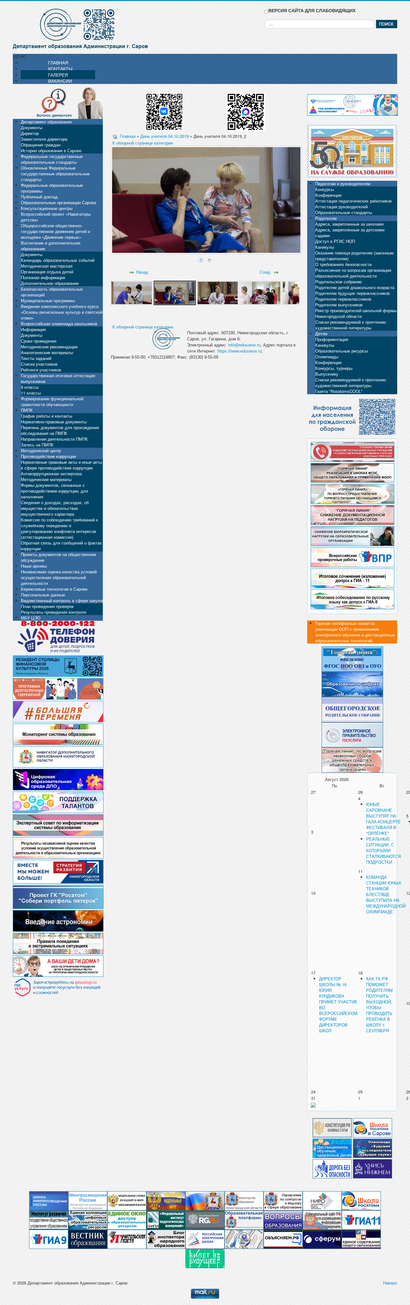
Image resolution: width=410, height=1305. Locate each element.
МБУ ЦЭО (30, 618)
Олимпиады (326, 356)
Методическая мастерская (46, 266)
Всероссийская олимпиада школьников (59, 323)
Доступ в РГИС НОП (335, 241)
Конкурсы (324, 189)
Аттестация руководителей (341, 207)
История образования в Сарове (51, 150)
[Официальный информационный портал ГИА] (48, 1238)
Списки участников (39, 364)
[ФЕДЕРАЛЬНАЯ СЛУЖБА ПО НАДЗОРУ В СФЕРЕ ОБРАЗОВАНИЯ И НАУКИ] (126, 1200)
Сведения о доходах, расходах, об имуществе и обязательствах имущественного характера (55, 508)
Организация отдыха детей (47, 272)
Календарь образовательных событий (57, 260)
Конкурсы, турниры (333, 368)
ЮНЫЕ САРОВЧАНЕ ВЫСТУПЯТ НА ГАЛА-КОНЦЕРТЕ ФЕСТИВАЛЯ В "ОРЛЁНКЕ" (383, 818)
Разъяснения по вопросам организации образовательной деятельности (353, 273)
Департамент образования (46, 122)
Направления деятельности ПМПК (54, 439)
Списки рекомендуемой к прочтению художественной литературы (350, 325)
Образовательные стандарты (343, 212)
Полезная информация (43, 277)
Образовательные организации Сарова (58, 202)
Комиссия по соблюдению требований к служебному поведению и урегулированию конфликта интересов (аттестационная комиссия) (59, 528)
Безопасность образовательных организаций (52, 292)
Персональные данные (43, 595)
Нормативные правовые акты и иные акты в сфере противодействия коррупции (61, 465)
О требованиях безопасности (343, 264)
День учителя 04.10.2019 (164, 136)
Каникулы (324, 247)
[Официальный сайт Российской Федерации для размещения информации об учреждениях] (322, 1219)
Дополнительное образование (50, 283)
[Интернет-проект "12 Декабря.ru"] (332, 1127)
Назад (142, 272)
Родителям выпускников (339, 305)
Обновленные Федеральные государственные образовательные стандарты (55, 173)
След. (265, 272)
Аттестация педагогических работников (353, 201)
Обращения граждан (41, 145)
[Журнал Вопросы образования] (283, 1219)
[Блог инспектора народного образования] (165, 1238)
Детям (321, 333)
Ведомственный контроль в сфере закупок (62, 600)
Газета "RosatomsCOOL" (339, 391)
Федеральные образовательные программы (52, 188)
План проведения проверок (47, 606)
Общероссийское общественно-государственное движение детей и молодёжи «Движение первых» (55, 231)
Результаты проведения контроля (53, 612)
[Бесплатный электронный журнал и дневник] (244, 1219)
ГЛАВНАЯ (58, 62)
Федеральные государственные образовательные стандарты (52, 159)
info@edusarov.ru (244, 345)
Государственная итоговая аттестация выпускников (58, 378)
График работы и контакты (46, 416)
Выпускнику (326, 374)
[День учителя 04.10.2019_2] (175, 292)
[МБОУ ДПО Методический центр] (244, 1238)
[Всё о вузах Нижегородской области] (372, 1168)
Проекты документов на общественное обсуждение (58, 557)
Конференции (328, 195)
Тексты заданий (36, 358)
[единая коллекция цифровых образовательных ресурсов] (87, 1219)
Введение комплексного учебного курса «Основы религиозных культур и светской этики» (61, 312)
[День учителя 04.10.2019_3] (217, 292)
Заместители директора (44, 139)
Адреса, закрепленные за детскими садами (349, 232)
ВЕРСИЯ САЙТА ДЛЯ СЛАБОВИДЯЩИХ (312, 10)
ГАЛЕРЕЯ (58, 74)
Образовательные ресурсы (341, 351)
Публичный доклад (39, 197)
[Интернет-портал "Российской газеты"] (205, 1219)
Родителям (326, 218)
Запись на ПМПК (37, 445)
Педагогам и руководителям (342, 183)
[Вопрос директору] (58, 102)
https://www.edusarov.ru (239, 351)
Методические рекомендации (49, 347)
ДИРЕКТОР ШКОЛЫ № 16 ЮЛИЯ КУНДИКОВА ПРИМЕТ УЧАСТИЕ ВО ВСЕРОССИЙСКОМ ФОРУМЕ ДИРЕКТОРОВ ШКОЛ (338, 1005)
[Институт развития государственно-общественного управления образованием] (48, 1219)
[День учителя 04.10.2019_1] (131, 292)
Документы (31, 127)
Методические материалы (46, 479)
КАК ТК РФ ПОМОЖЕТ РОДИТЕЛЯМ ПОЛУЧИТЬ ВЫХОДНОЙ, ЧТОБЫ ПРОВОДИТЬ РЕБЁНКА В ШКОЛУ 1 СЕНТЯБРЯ (379, 1005)
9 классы (29, 387)
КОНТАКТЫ (60, 68)
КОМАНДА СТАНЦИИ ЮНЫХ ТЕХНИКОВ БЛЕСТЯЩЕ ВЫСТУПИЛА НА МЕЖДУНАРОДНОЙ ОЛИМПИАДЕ (386, 894)
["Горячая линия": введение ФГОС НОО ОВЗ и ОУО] (352, 658)
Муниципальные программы (48, 300)
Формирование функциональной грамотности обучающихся (52, 401)
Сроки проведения (38, 341)
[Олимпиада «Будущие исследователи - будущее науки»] (372, 1147)
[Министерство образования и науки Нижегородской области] (244, 1200)
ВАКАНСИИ (60, 81)
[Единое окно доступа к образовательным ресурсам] (126, 1219)
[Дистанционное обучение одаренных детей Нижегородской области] (332, 1147)
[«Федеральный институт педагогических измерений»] (165, 1219)
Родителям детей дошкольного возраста (354, 287)
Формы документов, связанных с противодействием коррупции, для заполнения (54, 491)
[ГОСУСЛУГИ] (352, 734)
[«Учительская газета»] (126, 1238)
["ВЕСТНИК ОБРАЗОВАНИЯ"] (87, 1238)
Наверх (390, 1283)
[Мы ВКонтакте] (164, 109)
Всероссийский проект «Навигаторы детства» (56, 217)
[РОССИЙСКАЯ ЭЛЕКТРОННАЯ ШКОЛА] (205, 1238)
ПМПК (27, 410)
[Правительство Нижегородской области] (205, 1200)
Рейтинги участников (41, 370)
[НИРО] (322, 1200)
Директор (30, 133)
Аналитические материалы (47, 352)
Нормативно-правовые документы (53, 422)
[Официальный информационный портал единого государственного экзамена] (361, 1219)
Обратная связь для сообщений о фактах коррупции (61, 546)
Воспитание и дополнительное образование (50, 246)
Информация (33, 329)
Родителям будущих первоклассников (352, 293)
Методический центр (41, 450)
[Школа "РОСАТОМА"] (361, 1200)
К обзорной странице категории (142, 143)
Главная (127, 136)
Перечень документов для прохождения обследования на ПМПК (60, 430)
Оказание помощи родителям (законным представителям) (354, 256)
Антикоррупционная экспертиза (51, 473)
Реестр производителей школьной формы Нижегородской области (356, 313)
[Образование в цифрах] (352, 684)
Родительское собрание (338, 281)
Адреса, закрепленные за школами (349, 224)
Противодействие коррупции (48, 456)
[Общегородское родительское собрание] (352, 709)
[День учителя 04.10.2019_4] (260, 292)
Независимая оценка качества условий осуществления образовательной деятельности (59, 577)
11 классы (31, 393)
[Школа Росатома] (372, 1127)
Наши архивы (34, 566)
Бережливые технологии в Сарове (54, 589)
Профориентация (331, 339)
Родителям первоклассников (343, 299)
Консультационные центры (46, 208)
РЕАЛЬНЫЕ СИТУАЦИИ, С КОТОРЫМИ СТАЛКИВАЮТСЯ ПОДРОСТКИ (383, 850)
